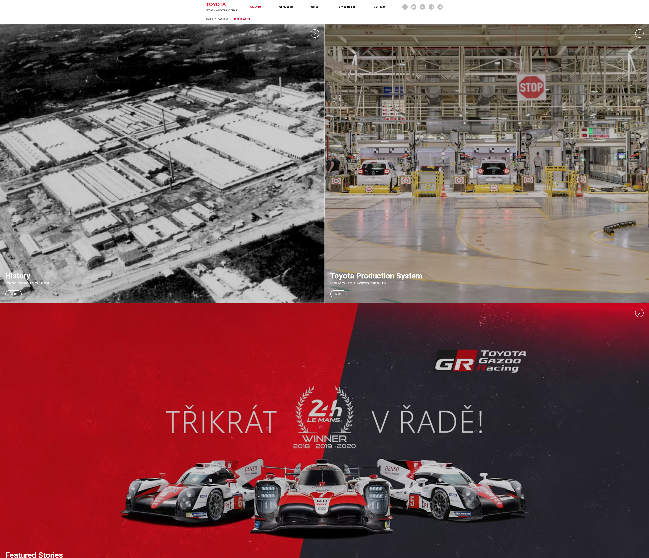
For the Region (347, 6)
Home (209, 18)
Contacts (379, 6)
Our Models (286, 6)
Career (315, 6)
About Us (255, 6)
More (13, 293)
